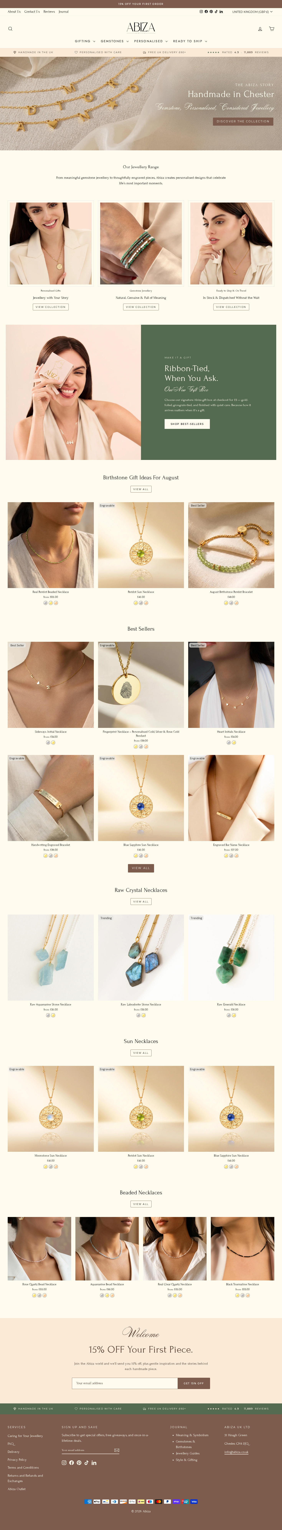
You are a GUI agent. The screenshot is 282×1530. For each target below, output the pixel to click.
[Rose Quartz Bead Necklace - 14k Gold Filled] (34, 1295)
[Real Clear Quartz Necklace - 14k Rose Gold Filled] (180, 1295)
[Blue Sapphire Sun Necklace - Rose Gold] (146, 856)
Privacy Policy (17, 1460)
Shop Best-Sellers (187, 424)
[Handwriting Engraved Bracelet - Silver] (51, 856)
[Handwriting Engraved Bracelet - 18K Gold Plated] (45, 856)
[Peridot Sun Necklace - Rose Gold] (146, 603)
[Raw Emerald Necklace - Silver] (229, 1015)
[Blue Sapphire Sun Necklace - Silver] (141, 856)
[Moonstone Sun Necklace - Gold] (45, 1166)
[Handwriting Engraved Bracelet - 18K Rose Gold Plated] (56, 856)
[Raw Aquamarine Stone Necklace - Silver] (48, 1015)
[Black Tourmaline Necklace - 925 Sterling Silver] (242, 1295)
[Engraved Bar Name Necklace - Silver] (231, 856)
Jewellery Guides (187, 1453)
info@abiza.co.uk (236, 1452)
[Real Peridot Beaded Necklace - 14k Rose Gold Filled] (56, 603)
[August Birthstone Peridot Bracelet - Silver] (231, 603)
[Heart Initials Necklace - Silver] (229, 742)
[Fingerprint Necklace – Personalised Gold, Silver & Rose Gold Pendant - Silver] (141, 746)
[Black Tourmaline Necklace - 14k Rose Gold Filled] (248, 1295)
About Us (14, 12)
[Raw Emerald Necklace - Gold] (234, 1015)
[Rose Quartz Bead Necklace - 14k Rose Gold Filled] (44, 1295)
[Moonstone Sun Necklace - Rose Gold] (56, 1166)
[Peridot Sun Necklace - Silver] (141, 603)
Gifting (83, 41)
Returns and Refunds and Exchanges (25, 1478)
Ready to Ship (188, 41)
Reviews (49, 12)
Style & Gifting (186, 1460)
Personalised (149, 41)
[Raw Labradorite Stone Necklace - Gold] (143, 1015)
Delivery (14, 1452)
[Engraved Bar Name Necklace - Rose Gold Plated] (236, 856)
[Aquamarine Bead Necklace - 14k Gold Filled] (107, 1295)
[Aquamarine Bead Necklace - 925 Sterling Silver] (102, 1295)
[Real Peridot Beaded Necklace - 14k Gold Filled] (51, 603)
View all (141, 489)
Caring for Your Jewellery (25, 1436)
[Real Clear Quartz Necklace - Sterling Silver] (170, 1295)
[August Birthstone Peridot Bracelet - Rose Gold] (236, 603)
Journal (63, 12)
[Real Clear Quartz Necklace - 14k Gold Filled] (175, 1295)
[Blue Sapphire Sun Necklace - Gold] (136, 856)
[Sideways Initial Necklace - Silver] (48, 742)
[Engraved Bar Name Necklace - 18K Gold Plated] (226, 856)
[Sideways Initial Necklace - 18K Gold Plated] (53, 742)
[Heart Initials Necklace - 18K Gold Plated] (234, 742)
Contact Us (32, 12)
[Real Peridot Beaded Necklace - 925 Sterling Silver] (45, 603)
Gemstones (113, 41)
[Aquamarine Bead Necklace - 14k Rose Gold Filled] (112, 1295)
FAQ (11, 1444)
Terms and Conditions (23, 1468)
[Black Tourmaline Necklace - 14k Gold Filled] (237, 1295)
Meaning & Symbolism (192, 1435)
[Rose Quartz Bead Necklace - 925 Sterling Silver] (39, 1295)
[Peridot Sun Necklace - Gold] (136, 603)
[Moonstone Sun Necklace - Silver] (51, 1166)
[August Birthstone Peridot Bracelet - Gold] (226, 603)
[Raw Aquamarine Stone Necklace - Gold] (53, 1015)
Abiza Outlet (17, 1489)
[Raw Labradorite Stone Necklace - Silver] (138, 1015)
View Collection (51, 307)
